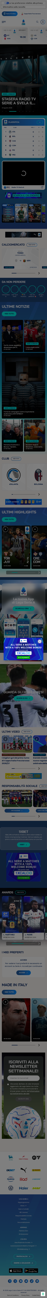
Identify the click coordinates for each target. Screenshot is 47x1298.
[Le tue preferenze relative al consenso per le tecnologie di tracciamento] (43, 1294)
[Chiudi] (40, 641)
